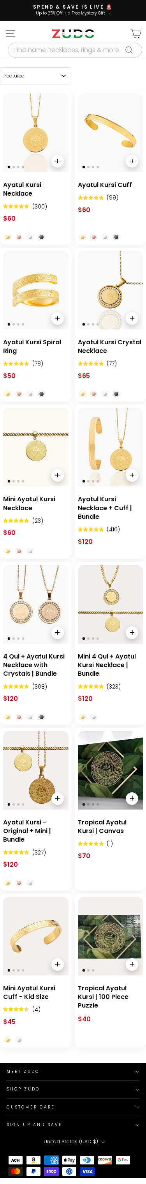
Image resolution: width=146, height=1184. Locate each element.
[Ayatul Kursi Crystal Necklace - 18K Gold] (82, 394)
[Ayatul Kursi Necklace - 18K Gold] (8, 237)
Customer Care (31, 1107)
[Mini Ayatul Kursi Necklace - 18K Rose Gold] (19, 551)
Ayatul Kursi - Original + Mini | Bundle (27, 831)
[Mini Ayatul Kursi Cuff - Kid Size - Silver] (19, 1040)
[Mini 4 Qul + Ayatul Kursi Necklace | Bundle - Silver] (94, 717)
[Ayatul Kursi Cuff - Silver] (105, 237)
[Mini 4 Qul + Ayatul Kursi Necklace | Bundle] (110, 604)
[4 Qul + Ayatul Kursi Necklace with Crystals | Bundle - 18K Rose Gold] (19, 717)
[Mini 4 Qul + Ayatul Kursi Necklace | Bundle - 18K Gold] (82, 717)
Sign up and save (34, 1125)
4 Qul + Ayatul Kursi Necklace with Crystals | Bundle (34, 665)
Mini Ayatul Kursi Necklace (29, 503)
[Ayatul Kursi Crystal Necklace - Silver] (105, 394)
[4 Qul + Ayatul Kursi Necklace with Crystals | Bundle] (36, 604)
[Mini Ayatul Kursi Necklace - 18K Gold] (8, 551)
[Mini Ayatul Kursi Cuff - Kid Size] (36, 936)
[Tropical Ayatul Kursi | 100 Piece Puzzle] (110, 936)
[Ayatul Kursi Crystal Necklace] (110, 290)
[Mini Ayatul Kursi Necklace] (36, 447)
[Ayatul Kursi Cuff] (110, 133)
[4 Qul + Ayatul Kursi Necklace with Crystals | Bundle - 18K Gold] (8, 717)
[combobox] (75, 50)
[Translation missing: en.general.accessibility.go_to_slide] (9, 167)
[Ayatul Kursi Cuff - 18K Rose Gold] (94, 237)
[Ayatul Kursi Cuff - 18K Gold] (82, 237)
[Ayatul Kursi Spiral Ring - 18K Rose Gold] (19, 394)
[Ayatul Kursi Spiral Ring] (36, 290)
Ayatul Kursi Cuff (105, 185)
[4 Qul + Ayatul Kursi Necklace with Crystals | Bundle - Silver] (30, 717)
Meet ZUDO (23, 1071)
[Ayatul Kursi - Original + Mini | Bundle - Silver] (30, 883)
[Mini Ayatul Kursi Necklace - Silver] (30, 551)
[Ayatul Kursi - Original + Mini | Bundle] (36, 770)
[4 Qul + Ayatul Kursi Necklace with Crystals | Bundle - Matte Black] (41, 717)
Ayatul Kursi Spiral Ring (32, 346)
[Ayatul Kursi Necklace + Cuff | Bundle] (110, 447)
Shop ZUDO (23, 1089)
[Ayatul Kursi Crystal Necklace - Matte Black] (116, 394)
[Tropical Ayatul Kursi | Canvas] (110, 770)
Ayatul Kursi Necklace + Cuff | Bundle (105, 508)
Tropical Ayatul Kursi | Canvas (102, 826)
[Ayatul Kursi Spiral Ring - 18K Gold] (8, 394)
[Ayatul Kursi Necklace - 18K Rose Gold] (19, 237)
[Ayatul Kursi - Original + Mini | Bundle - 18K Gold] (8, 883)
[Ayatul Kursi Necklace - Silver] (30, 237)
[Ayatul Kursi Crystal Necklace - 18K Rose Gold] (94, 394)
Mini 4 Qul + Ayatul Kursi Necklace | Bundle (107, 665)
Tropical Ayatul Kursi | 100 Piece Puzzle (103, 997)
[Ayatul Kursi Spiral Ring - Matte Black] (41, 394)
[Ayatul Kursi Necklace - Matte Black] (41, 237)
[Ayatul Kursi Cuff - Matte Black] (116, 237)
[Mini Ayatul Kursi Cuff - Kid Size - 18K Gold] (8, 1040)
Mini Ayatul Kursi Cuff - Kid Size (29, 992)
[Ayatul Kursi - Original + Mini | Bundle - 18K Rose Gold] (19, 883)
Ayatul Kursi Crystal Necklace (109, 346)
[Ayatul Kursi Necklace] (36, 133)
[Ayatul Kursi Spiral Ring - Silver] (30, 394)
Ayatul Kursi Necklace (22, 189)
